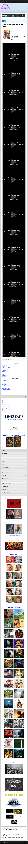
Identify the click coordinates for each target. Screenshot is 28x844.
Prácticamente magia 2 (6, 381)
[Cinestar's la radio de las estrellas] (14, 417)
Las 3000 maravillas (5, 388)
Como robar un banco (6, 370)
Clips (5, 404)
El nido (3, 387)
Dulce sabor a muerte (6, 369)
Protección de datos (11, 837)
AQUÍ (17, 37)
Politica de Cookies (19, 837)
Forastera (3, 390)
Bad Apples (4, 384)
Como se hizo (6, 402)
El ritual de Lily (4, 380)
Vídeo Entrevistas (7, 406)
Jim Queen (4, 376)
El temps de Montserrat (6, 389)
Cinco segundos (5, 375)
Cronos (3, 366)
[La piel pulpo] (13, 15)
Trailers (5, 408)
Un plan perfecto (5, 383)
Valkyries (3, 374)
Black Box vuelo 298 (6, 367)
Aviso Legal (4, 837)
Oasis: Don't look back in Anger (8, 385)
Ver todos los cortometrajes (14, 791)
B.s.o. (5, 410)
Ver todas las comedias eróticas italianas (14, 535)
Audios (5, 400)
